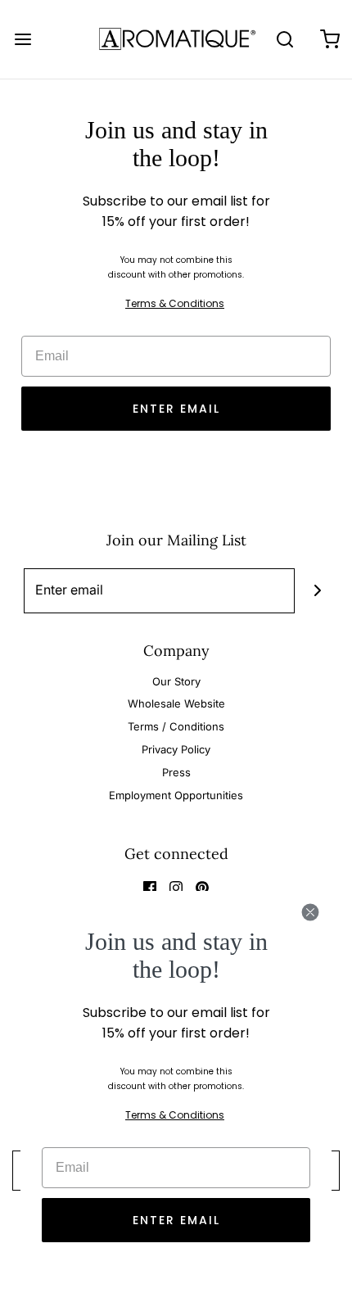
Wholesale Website (176, 703)
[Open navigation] (22, 38)
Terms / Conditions (176, 726)
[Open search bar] (284, 38)
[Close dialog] (310, 912)
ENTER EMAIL (176, 408)
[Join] (317, 590)
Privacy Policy (176, 749)
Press (176, 772)
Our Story (176, 681)
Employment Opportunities (176, 795)
